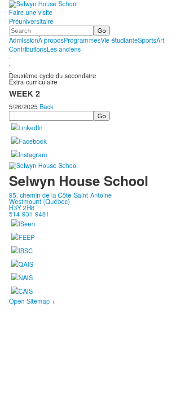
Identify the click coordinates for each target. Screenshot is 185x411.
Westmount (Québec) (39, 201)
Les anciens (64, 48)
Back (46, 106)
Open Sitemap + (32, 300)
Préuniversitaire (31, 21)
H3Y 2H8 (22, 207)
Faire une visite (31, 12)
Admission (23, 39)
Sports (147, 39)
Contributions (28, 48)
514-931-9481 (29, 213)
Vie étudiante (119, 39)
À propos (51, 39)
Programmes (82, 39)
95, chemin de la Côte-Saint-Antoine (60, 194)
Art (160, 39)
